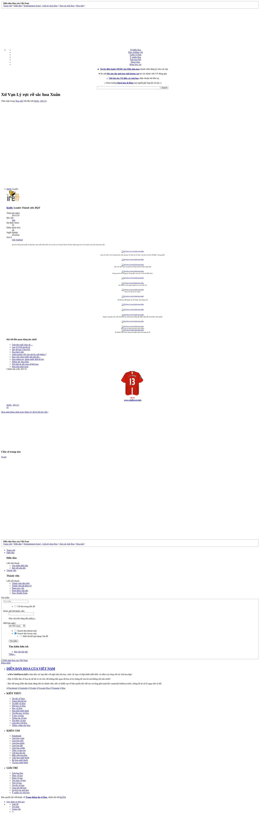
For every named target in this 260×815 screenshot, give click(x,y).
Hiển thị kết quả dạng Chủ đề (35, 636)
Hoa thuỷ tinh (18, 352)
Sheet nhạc (135, 62)
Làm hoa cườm (18, 748)
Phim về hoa (17, 778)
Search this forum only (27, 633)
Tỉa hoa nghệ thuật (20, 762)
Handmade (16, 736)
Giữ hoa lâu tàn (18, 753)
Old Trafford (17, 240)
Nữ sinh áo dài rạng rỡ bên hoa (25, 364)
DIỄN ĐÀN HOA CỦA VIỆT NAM (30, 668)
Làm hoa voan (18, 738)
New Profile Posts (19, 593)
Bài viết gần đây (19, 568)
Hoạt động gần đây (20, 590)
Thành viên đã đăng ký (22, 586)
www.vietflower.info (132, 400)
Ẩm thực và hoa (19, 720)
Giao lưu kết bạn (19, 788)
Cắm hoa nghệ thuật (20, 758)
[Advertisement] (130, 28)
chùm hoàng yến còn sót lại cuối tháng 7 (29, 354)
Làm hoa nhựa (18, 743)
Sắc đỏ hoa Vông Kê (21, 349)
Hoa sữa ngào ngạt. (20, 366)
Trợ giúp (15, 807)
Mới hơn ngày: (9, 623)
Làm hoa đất (17, 745)
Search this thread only (27, 631)
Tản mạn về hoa (19, 780)
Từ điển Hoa (135, 50)
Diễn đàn (10, 552)
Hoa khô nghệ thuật (20, 711)
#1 (7, 407)
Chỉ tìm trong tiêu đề (26, 606)
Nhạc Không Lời (135, 52)
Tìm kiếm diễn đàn (20, 565)
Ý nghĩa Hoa (135, 57)
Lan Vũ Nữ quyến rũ (21, 347)
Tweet (3, 457)
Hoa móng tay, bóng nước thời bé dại (28, 359)
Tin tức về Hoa (18, 698)
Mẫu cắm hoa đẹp (19, 755)
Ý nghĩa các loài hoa (21, 792)
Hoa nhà (19, 101)
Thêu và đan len (19, 750)
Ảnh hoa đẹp (17, 773)
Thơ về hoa (17, 783)
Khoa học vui (135, 64)
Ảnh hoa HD (135, 59)
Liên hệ (15, 804)
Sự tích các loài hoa (20, 790)
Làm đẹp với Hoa (19, 723)
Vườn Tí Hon (135, 55)
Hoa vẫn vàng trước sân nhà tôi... (26, 357)
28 (13, 230)
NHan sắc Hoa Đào (20, 362)
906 (13, 220)
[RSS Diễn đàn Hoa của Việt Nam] (62, 688)
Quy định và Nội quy (15, 802)
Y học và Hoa (18, 715)
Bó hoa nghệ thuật (20, 760)
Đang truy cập (18, 588)
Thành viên (11, 570)
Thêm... (12, 654)
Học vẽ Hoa (17, 708)
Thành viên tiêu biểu (21, 583)
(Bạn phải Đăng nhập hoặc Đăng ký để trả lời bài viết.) (24, 412)
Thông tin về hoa (19, 718)
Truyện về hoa (18, 785)
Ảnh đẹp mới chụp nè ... (22, 345)
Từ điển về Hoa (18, 703)
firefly (36, 101)
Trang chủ (10, 550)
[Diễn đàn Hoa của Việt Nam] (14, 660)
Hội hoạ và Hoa (19, 706)
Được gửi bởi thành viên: (14, 611)
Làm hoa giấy (18, 741)
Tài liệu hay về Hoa (20, 713)
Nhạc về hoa (17, 775)
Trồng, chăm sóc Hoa (21, 725)
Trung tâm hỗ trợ (19, 701)
